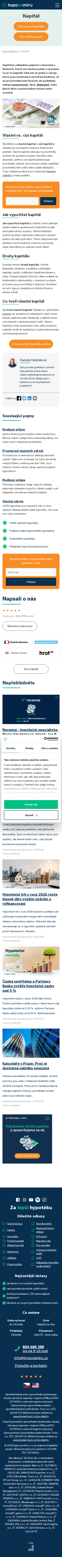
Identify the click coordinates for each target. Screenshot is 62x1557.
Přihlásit (48, 201)
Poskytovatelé (15, 1240)
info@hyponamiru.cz (31, 1358)
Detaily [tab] (29, 748)
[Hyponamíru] (17, 5)
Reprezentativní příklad (45, 1230)
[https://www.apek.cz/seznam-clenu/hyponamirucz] (31, 1547)
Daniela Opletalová (33, 360)
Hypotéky (12, 1236)
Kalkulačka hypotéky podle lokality (47, 1264)
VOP (38, 1258)
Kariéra (11, 1230)
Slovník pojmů (43, 1223)
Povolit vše (31, 804)
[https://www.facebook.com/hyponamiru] (17, 1199)
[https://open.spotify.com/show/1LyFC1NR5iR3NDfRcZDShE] (37, 1199)
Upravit (29, 815)
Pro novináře (43, 1245)
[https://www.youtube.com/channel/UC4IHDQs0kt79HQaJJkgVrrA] (31, 1199)
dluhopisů (42, 84)
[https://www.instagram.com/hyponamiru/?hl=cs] (24, 1199)
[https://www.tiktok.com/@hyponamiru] (44, 1199)
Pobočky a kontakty (31, 1365)
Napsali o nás (43, 1240)
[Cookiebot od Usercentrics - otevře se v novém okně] (44, 739)
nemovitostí (20, 84)
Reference (13, 1251)
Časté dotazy (15, 1223)
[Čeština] (26, 1385)
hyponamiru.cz (10, 51)
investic (6, 313)
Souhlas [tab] (11, 748)
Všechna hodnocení (19, 626)
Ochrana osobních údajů (46, 1252)
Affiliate (11, 1258)
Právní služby (14, 1264)
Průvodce (41, 1236)
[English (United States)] (35, 1385)
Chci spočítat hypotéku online (31, 344)
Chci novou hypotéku (31, 26)
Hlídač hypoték (15, 1245)
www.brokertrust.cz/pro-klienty (31, 1416)
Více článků (31, 669)
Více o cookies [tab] (49, 748)
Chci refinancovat (31, 36)
